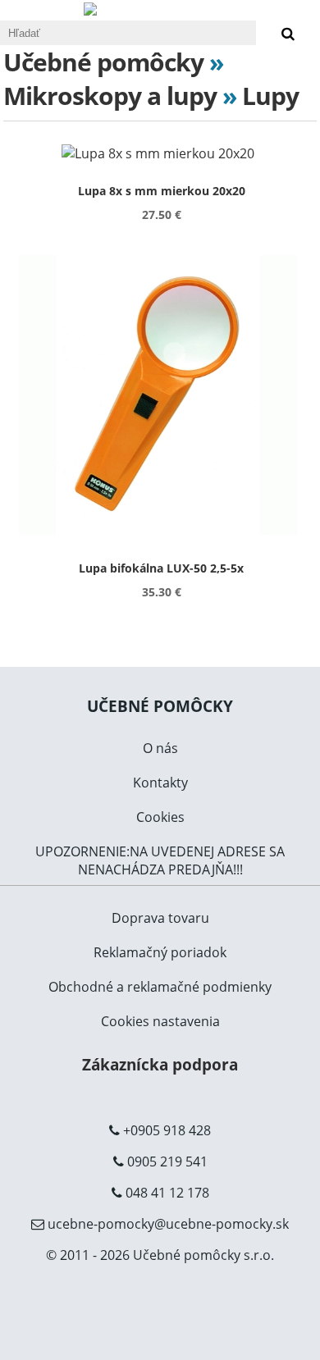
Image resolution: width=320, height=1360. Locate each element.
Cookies (160, 817)
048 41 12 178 (167, 1193)
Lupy (270, 95)
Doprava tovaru (160, 918)
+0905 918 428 (167, 1130)
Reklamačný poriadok (160, 952)
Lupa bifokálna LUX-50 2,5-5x (161, 568)
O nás (160, 748)
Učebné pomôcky (103, 62)
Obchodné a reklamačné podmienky (160, 987)
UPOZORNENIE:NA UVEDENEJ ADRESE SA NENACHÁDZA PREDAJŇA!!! (160, 860)
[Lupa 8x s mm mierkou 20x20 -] (162, 153)
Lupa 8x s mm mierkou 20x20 (161, 191)
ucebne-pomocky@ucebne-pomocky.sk (168, 1224)
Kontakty (160, 783)
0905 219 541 (167, 1161)
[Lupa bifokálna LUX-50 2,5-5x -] (162, 397)
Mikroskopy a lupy (110, 95)
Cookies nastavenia (160, 1021)
